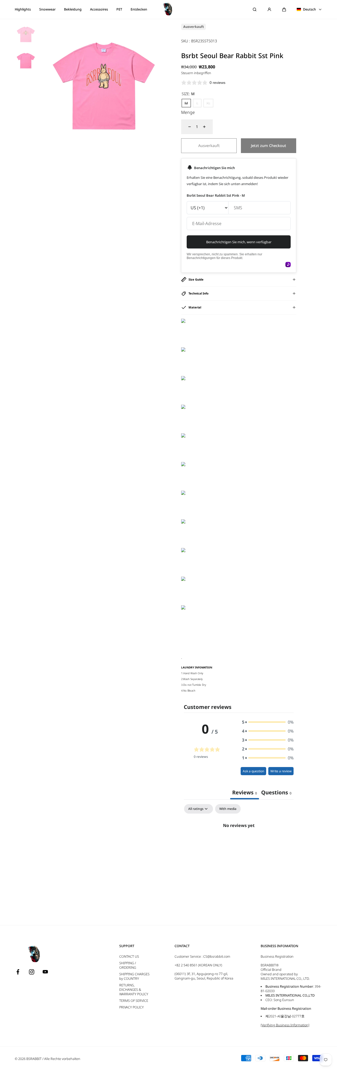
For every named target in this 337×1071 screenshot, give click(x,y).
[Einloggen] (269, 9)
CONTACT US (129, 956)
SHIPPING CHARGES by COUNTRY (134, 976)
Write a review (280, 771)
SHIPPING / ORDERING (127, 965)
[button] (284, 9)
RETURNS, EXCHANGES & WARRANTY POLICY (133, 989)
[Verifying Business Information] (285, 1025)
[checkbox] (228, 809)
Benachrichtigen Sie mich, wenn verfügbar (238, 242)
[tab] (276, 793)
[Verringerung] (186, 126)
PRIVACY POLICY (131, 1007)
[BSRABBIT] (168, 9)
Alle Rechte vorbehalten (62, 1059)
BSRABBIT (34, 1059)
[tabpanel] (239, 843)
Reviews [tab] (244, 792)
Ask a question (253, 771)
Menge (188, 112)
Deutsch (309, 9)
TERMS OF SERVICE (133, 1000)
